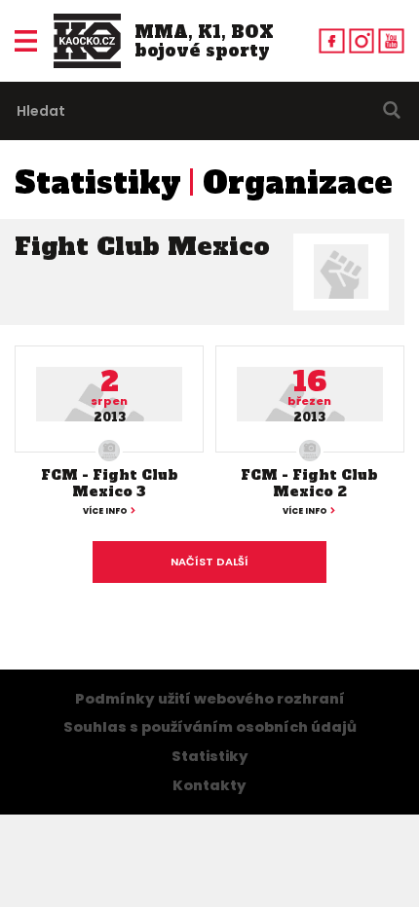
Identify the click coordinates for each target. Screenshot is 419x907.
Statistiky (98, 183)
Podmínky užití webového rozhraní (210, 698)
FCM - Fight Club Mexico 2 (309, 483)
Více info (105, 511)
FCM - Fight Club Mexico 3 (109, 483)
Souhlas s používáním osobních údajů (210, 727)
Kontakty (209, 785)
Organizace (298, 183)
